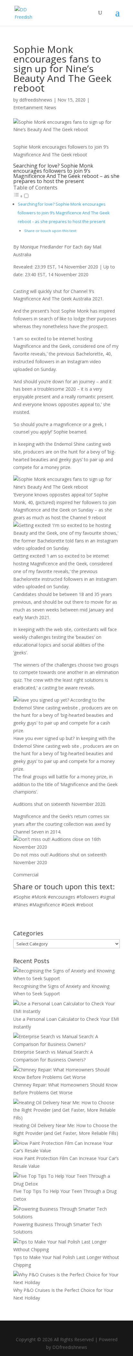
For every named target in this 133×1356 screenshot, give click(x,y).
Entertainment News (34, 107)
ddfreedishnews (35, 100)
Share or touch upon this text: (50, 230)
